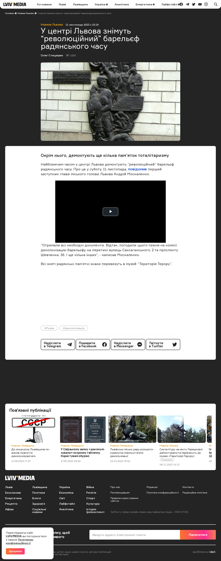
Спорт (90, 498)
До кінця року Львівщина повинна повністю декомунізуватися (30, 452)
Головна (9, 13)
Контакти (188, 486)
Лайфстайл (169, 4)
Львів (62, 4)
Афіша (9, 509)
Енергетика (144, 4)
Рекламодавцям (120, 492)
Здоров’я (38, 503)
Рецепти (11, 503)
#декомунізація (73, 328)
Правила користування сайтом (124, 499)
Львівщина (80, 4)
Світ (62, 498)
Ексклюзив (13, 492)
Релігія (91, 492)
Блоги (36, 498)
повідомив (137, 169)
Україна (100, 4)
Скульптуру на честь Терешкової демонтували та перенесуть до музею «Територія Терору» (181, 452)
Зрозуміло (15, 551)
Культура (92, 503)
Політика (38, 492)
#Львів (49, 328)
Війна (90, 487)
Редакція (152, 486)
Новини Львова (26, 13)
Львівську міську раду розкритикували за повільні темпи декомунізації (132, 452)
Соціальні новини (39, 510)
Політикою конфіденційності (19, 541)
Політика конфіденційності (163, 492)
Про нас (115, 486)
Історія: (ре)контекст (95, 510)
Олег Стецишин (52, 55)
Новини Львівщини (22, 445)
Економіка (66, 492)
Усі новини (44, 4)
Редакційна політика (194, 492)
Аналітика (122, 4)
